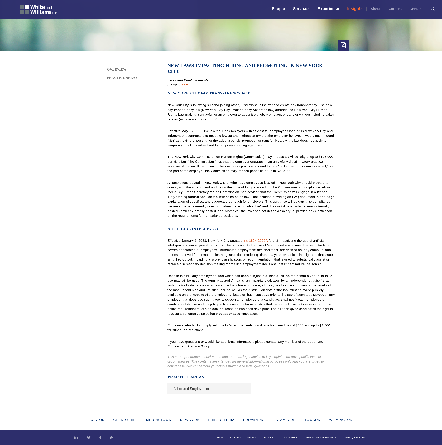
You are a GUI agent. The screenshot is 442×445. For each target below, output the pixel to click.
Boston (97, 420)
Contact (416, 9)
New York (190, 420)
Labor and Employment (191, 389)
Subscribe (236, 437)
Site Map (252, 437)
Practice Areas (122, 78)
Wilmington (341, 420)
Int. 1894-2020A (255, 240)
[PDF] (343, 45)
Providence (255, 420)
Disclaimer (269, 437)
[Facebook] (100, 437)
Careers (395, 9)
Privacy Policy (289, 437)
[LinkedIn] (76, 437)
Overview (117, 69)
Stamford (286, 420)
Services (301, 8)
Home (220, 437)
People (278, 8)
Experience (328, 8)
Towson (312, 420)
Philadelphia (221, 420)
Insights (355, 8)
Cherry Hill (125, 420)
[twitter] (89, 437)
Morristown (158, 420)
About (376, 9)
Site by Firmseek (355, 437)
